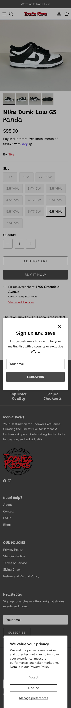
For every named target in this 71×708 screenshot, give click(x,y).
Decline (33, 688)
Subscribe (35, 377)
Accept (33, 677)
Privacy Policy (39, 667)
